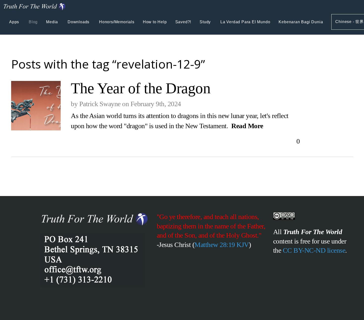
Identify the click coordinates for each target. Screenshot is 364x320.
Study (206, 22)
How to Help (155, 22)
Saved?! (183, 22)
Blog (33, 22)
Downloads (79, 22)
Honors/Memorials (116, 22)
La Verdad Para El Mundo (245, 22)
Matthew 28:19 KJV (221, 244)
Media (52, 22)
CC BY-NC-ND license (314, 250)
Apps (14, 22)
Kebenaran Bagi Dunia (301, 22)
